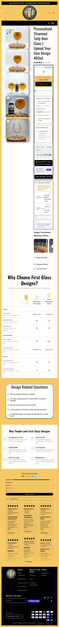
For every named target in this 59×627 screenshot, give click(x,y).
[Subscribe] (25, 600)
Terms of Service (23, 583)
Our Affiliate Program (45, 574)
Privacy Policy (22, 586)
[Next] (52, 246)
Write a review (29, 494)
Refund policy (41, 623)
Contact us (48, 223)
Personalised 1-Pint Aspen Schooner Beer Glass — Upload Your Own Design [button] (44, 532)
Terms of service (40, 624)
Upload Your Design (43, 98)
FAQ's (31, 579)
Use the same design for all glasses (44, 102)
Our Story (33, 575)
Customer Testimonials (33, 584)
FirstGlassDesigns (21, 623)
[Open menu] (52, 23)
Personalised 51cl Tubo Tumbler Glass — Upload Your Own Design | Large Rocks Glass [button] (28, 531)
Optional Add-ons (42, 127)
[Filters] (7, 498)
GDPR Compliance (21, 574)
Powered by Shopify (31, 623)
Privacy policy (49, 623)
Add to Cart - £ (43, 176)
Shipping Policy (22, 590)
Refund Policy (22, 579)
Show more (29, 561)
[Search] (48, 23)
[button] (6, 13)
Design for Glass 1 (41, 109)
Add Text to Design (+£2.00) (44, 119)
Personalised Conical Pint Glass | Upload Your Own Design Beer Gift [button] (12, 532)
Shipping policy (49, 624)
